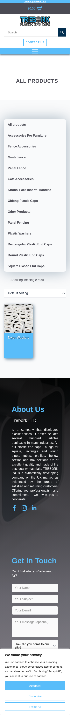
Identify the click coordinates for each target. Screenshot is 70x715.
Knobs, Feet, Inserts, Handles (29, 190)
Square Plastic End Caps (26, 266)
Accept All (35, 685)
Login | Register (35, 1)
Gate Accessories (21, 179)
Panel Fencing (18, 222)
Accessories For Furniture (27, 135)
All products (17, 124)
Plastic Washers (19, 233)
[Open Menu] (35, 51)
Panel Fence (17, 168)
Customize (35, 696)
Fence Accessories (22, 146)
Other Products (19, 211)
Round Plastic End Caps (26, 255)
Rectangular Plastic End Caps (30, 244)
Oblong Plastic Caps (23, 200)
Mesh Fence (17, 157)
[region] (35, 682)
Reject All (35, 706)
